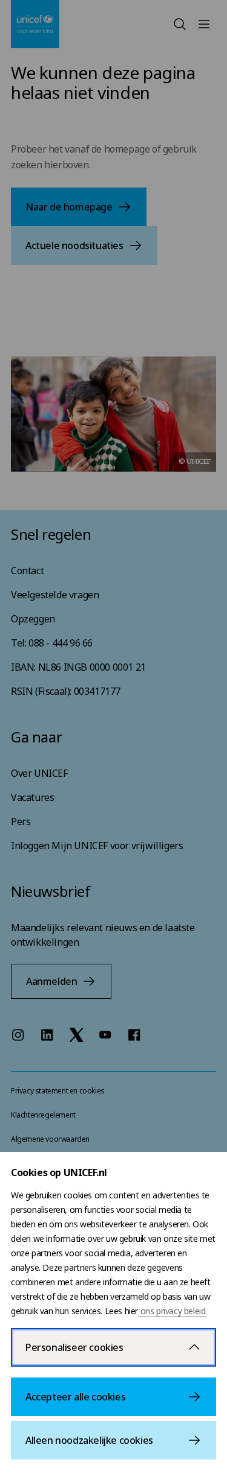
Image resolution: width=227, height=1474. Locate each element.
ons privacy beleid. (172, 1311)
